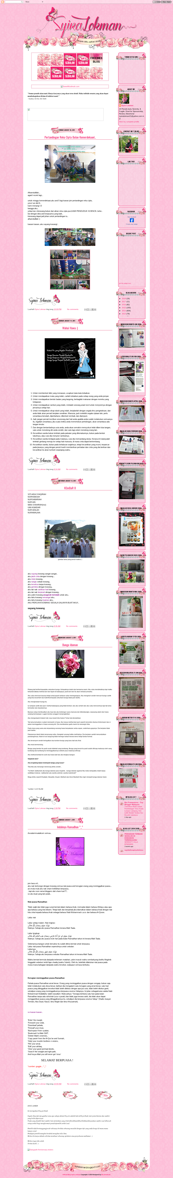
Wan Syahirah (132, 217)
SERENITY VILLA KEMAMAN (131, 843)
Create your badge (132, 224)
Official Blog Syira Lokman (71, 1174)
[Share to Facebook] (92, 309)
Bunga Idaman (70, 644)
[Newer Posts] (35, 1099)
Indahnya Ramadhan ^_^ (70, 827)
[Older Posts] (104, 1099)
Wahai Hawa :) (70, 328)
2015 (124, 308)
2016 (124, 305)
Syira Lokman (127, 106)
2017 (124, 302)
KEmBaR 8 (70, 488)
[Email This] (85, 309)
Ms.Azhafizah (105, 1174)
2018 (124, 299)
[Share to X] (90, 309)
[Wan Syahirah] (132, 222)
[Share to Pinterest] (95, 309)
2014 (124, 311)
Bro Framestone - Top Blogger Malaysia (133, 803)
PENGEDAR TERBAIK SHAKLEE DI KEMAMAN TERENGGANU (133, 837)
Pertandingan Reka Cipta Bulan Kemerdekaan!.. (70, 137)
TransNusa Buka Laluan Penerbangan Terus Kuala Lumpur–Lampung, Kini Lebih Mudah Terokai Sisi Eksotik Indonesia (133, 811)
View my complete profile (129, 122)
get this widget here (125, 283)
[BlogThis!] (88, 309)
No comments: (73, 309)
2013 (124, 314)
